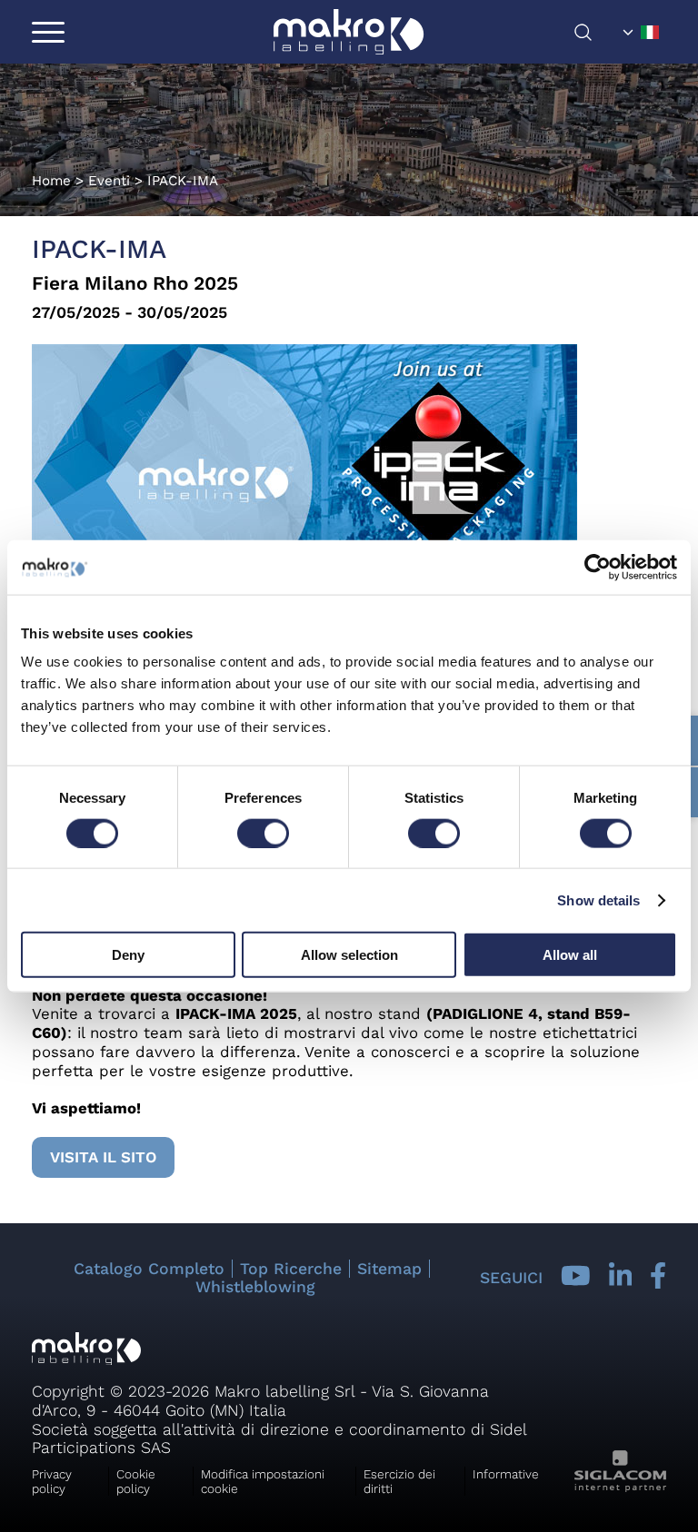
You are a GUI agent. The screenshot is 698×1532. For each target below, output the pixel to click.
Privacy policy (52, 1481)
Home (51, 181)
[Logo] (349, 31)
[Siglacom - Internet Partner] (620, 1487)
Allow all (570, 955)
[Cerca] (594, 32)
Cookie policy (135, 1481)
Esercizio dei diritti (399, 1481)
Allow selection (349, 955)
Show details (598, 899)
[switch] (263, 832)
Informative (506, 1474)
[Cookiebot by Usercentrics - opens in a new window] (597, 566)
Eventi (109, 181)
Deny (128, 955)
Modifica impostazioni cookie (262, 1481)
